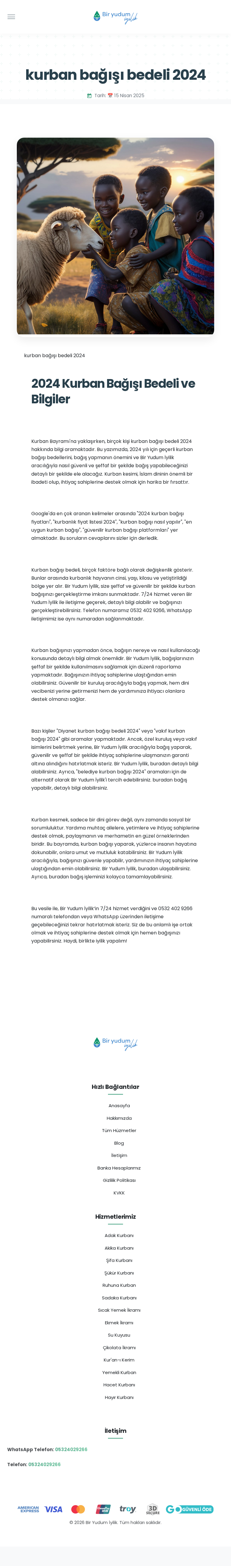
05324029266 (71, 1449)
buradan (160, 763)
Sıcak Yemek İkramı (119, 1310)
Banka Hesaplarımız (119, 1168)
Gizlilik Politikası (119, 1180)
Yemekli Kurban (119, 1372)
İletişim (119, 1155)
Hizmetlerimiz (115, 1217)
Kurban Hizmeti (116, 1535)
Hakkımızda (119, 1118)
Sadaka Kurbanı (119, 1298)
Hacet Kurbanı (119, 1385)
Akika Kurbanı (119, 1248)
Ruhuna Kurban (119, 1285)
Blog (119, 1143)
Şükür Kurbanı (119, 1273)
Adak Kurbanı (119, 1235)
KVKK (119, 1193)
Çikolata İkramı (119, 1347)
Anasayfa (119, 1105)
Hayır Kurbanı (119, 1397)
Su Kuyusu (119, 1335)
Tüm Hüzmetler (119, 1130)
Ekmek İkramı (119, 1322)
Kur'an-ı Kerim (119, 1360)
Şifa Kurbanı (119, 1260)
